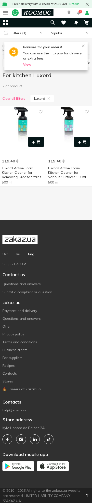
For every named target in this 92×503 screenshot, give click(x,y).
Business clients (14, 350)
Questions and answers (21, 284)
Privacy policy (13, 334)
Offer (6, 326)
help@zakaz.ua (14, 410)
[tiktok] (48, 439)
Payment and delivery (19, 310)
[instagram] (21, 439)
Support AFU (12, 264)
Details (74, 4)
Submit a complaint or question (27, 292)
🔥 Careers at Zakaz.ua (21, 389)
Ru (18, 254)
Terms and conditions (19, 342)
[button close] (87, 4)
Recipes (8, 365)
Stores (7, 381)
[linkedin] (35, 439)
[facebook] (7, 439)
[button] (68, 12)
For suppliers (12, 358)
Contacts (9, 373)
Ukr (5, 254)
